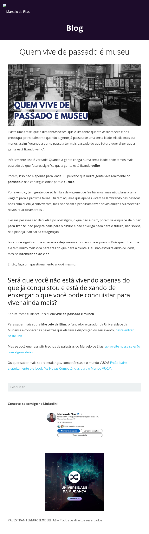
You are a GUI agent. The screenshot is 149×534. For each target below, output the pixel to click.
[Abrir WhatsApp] (139, 524)
